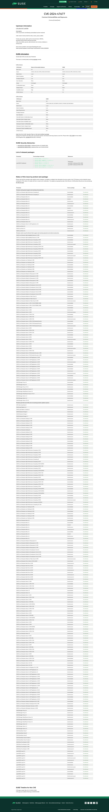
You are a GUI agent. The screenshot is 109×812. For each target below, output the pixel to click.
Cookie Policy (95, 809)
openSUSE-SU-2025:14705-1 (24, 147)
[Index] (55, 20)
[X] (91, 803)
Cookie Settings (75, 809)
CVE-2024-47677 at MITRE (22, 28)
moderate (35, 59)
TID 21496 (72, 135)
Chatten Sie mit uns (69, 802)
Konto (81, 1)
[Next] (58, 20)
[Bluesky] (97, 803)
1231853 (28, 137)
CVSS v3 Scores (19, 64)
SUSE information (22, 54)
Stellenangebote (25, 802)
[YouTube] (86, 803)
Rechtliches (32, 802)
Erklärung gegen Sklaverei (40, 802)
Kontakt (87, 6)
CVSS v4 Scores (19, 96)
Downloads (94, 6)
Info (47, 802)
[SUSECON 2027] (63, 2)
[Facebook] (88, 803)
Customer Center (73, 1)
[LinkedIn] (94, 803)
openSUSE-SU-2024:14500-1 (24, 145)
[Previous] (51, 20)
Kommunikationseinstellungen (55, 802)
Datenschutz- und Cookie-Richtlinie (85, 809)
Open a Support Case (18, 809)
